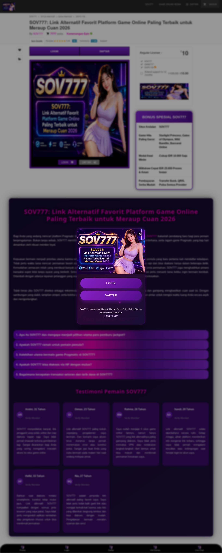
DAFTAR (111, 295)
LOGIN (111, 283)
